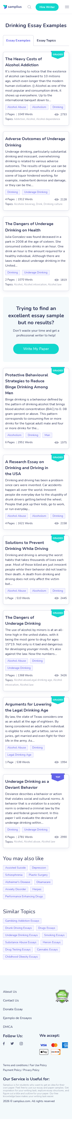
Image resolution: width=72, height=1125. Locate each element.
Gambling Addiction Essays (22, 921)
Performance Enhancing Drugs (24, 896)
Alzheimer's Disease (17, 882)
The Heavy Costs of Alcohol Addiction (23, 62)
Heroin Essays (52, 942)
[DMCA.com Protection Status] (62, 996)
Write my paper (36, 348)
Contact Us (11, 1000)
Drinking (58, 107)
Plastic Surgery (38, 875)
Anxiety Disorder (15, 889)
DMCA (8, 1027)
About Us (10, 992)
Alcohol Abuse (16, 107)
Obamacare (43, 882)
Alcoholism (39, 107)
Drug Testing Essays (18, 949)
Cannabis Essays (47, 949)
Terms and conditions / (16, 1065)
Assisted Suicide (15, 868)
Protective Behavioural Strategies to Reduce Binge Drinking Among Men (26, 384)
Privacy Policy (31, 1070)
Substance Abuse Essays (20, 942)
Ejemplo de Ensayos (17, 1018)
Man (47, 435)
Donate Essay (13, 1009)
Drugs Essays (46, 928)
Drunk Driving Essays (18, 928)
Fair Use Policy (38, 1065)
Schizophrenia (13, 875)
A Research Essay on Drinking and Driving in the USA (26, 467)
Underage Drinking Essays (21, 935)
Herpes (36, 889)
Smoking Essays (54, 935)
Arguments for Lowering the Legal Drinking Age (28, 707)
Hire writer (47, 7)
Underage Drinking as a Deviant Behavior (27, 784)
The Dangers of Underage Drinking (23, 620)
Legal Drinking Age (19, 755)
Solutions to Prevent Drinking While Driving (26, 545)
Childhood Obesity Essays (21, 957)
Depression (39, 868)
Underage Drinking (35, 192)
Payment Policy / (12, 1070)
